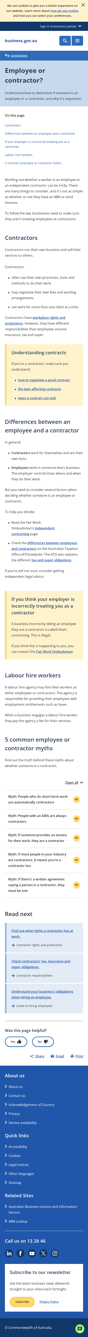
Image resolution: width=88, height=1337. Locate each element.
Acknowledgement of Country (31, 1104)
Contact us (17, 1095)
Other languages (21, 1173)
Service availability (23, 1122)
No (40, 1042)
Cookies (15, 1155)
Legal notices (19, 1164)
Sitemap (15, 1182)
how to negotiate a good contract (44, 380)
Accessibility (18, 1146)
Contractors (19, 56)
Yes (12, 1042)
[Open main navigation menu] (77, 41)
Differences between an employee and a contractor (40, 133)
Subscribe (22, 1302)
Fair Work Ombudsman (54, 651)
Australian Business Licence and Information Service (43, 1209)
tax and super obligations (51, 560)
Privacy (14, 1113)
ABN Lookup (18, 1221)
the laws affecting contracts (39, 389)
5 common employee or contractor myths (33, 163)
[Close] (83, 5)
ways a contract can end (37, 398)
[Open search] (65, 41)
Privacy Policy (49, 1302)
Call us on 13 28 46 (25, 1241)
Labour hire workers (19, 155)
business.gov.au (21, 40)
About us (16, 1086)
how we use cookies (65, 11)
